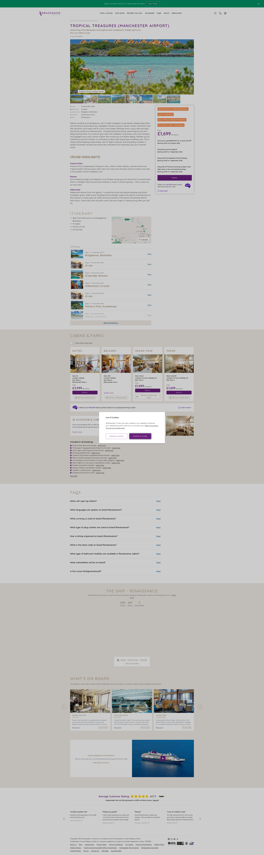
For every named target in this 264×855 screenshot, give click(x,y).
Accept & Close (140, 436)
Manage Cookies (116, 436)
